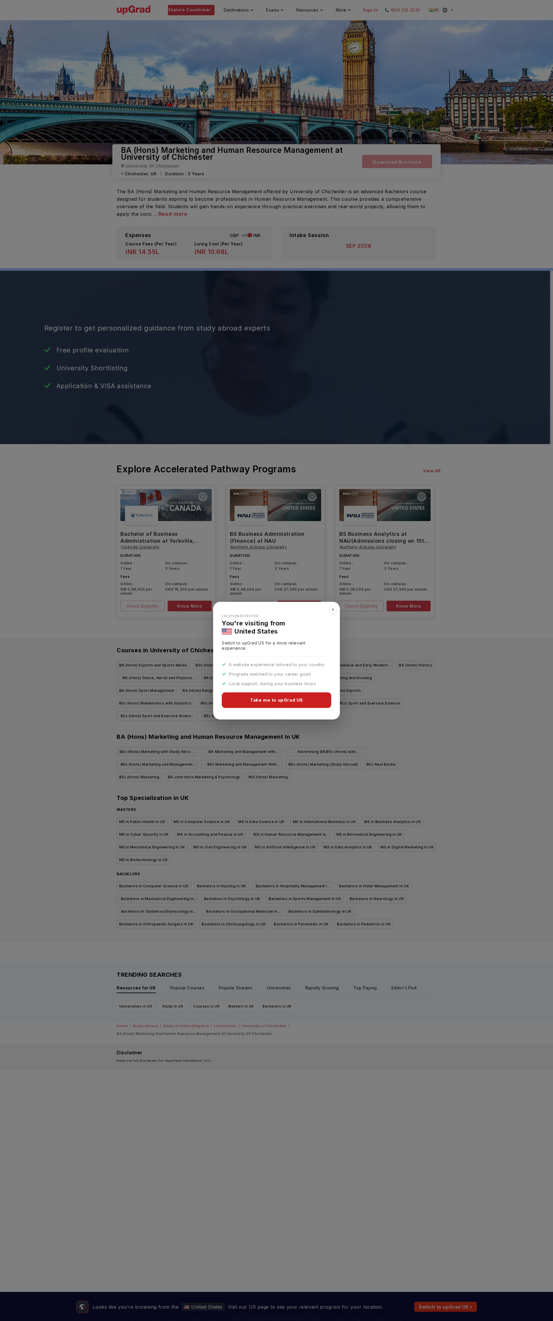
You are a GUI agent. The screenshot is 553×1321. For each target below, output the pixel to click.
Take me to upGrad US (276, 700)
